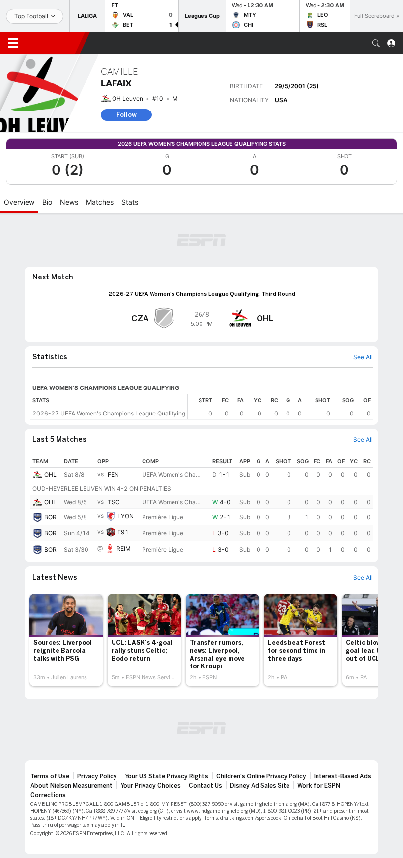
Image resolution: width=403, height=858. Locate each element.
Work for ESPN (318, 785)
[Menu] (13, 43)
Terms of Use (49, 776)
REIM (123, 549)
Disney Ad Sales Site (259, 785)
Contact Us (205, 785)
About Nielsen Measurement (71, 785)
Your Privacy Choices (150, 785)
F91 (123, 532)
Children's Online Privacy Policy (261, 776)
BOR (50, 517)
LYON (125, 516)
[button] (376, 43)
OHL (50, 474)
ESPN (53, 43)
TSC (114, 502)
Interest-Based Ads (342, 776)
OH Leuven (127, 98)
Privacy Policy (97, 776)
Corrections (48, 795)
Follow (126, 114)
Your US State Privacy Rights (166, 776)
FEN (113, 474)
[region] (280, 407)
